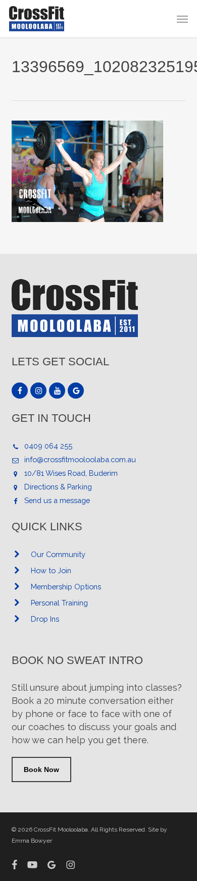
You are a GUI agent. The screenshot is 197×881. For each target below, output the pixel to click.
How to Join (51, 570)
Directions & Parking (58, 486)
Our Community (58, 554)
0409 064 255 (48, 446)
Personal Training (59, 602)
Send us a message (57, 500)
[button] (182, 19)
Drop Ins (45, 619)
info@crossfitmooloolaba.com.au (80, 459)
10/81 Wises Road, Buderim (71, 473)
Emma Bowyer (32, 840)
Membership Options (66, 586)
